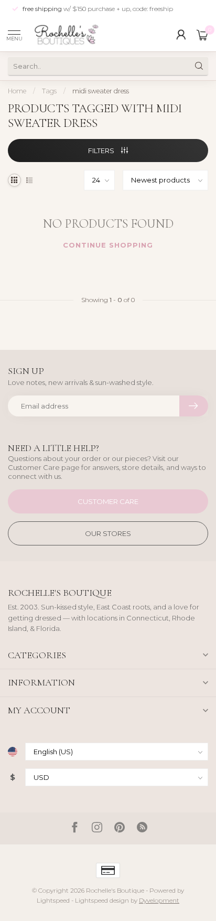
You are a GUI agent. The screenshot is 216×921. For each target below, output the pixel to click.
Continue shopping (108, 245)
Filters (102, 150)
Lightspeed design (102, 900)
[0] (202, 34)
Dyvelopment (159, 900)
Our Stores (108, 533)
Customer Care (108, 501)
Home (17, 91)
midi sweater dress (100, 91)
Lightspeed (53, 900)
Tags (49, 91)
